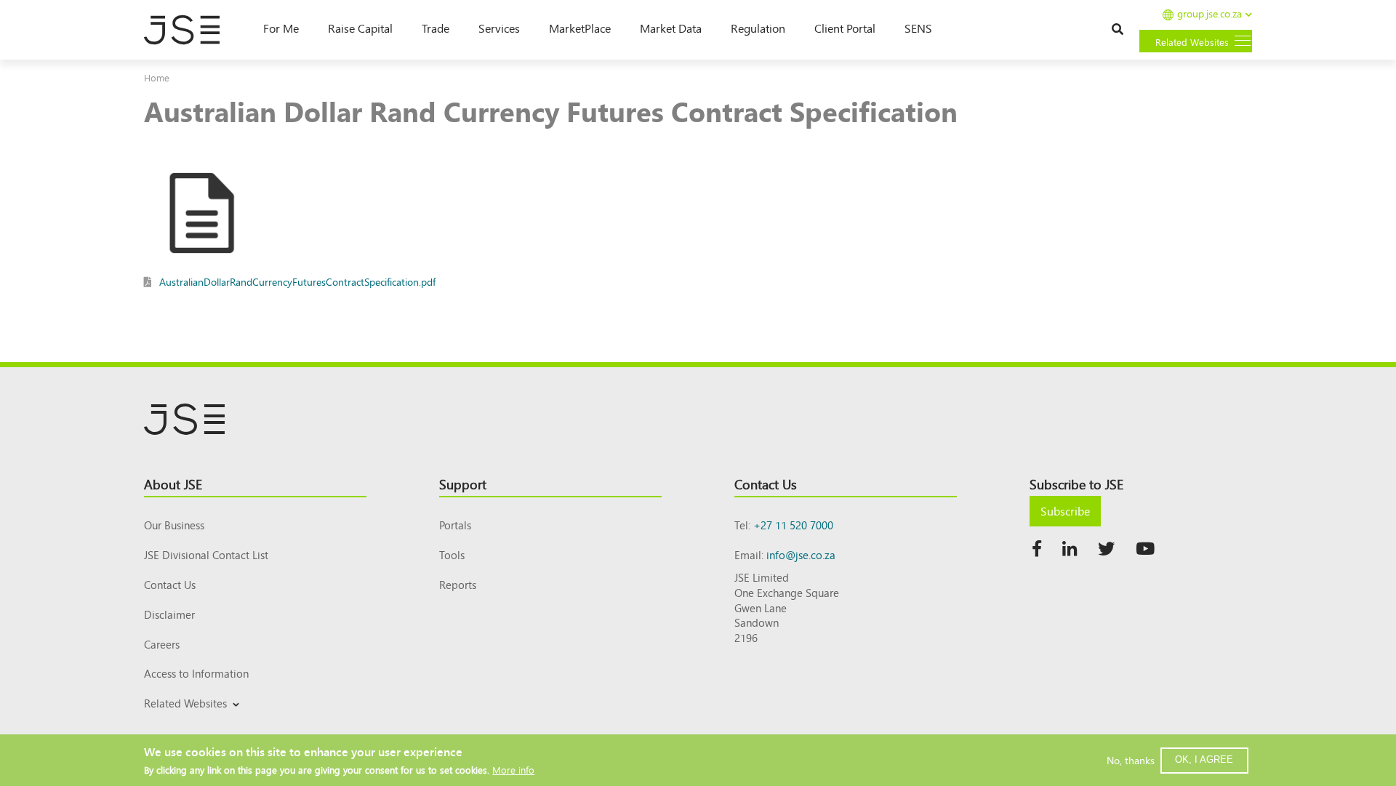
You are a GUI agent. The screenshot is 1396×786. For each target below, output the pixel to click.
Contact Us (170, 584)
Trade (435, 27)
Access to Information (196, 673)
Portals (455, 524)
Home (156, 77)
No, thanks (1131, 760)
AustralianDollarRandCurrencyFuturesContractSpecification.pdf (297, 281)
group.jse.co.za (1209, 14)
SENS (918, 27)
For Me (281, 27)
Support (462, 483)
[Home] (189, 30)
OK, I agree (1204, 759)
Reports (457, 584)
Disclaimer (169, 614)
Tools (452, 554)
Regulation (758, 27)
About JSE (173, 483)
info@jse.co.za (800, 554)
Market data (671, 27)
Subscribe (1065, 510)
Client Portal (844, 27)
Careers (162, 644)
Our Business (174, 524)
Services (499, 27)
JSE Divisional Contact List (206, 554)
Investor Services (179, 720)
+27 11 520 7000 (793, 524)
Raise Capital (360, 27)
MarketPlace (580, 27)
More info (513, 770)
